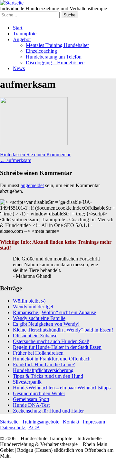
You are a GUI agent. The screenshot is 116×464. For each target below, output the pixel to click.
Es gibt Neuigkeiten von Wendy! (46, 324)
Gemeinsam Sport (31, 399)
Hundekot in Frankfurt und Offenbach (52, 358)
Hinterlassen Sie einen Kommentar (35, 154)
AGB (34, 427)
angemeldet (32, 185)
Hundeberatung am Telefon (54, 56)
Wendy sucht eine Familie (39, 318)
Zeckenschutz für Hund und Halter (48, 411)
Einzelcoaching (41, 51)
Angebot (22, 39)
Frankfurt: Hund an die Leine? (44, 364)
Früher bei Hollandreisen (38, 353)
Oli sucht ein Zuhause (35, 335)
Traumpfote (24, 33)
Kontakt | (72, 421)
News (19, 68)
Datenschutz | (14, 427)
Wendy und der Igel (33, 306)
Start (17, 28)
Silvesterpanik (27, 382)
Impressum (94, 421)
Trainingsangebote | (42, 421)
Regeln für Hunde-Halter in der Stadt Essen (57, 347)
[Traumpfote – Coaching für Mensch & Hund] (12, 2)
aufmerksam (15, 160)
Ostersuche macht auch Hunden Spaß (51, 341)
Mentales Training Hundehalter (57, 45)
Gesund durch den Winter (39, 393)
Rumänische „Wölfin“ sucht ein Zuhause (54, 312)
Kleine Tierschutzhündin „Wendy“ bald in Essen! (63, 329)
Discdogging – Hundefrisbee (55, 62)
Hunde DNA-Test (31, 405)
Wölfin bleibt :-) (29, 301)
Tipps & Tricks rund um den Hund (48, 376)
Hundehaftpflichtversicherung (43, 370)
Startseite (9, 421)
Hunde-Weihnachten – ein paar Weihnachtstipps (62, 387)
